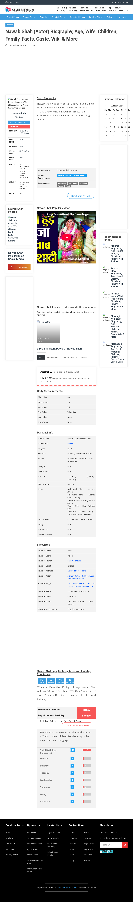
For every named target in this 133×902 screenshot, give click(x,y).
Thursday (45, 787)
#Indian (10, 24)
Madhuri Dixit (73, 570)
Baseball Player (58, 17)
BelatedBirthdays (73, 9)
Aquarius (88, 854)
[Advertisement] (66, 70)
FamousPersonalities (86, 9)
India (21, 146)
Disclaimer (10, 838)
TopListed (111, 9)
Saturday (45, 801)
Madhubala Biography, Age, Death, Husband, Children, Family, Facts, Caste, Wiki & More (118, 352)
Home (8, 832)
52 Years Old (24, 151)
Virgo (72, 860)
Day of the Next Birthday (51, 715)
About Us (9, 849)
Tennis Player (29, 17)
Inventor (122, 17)
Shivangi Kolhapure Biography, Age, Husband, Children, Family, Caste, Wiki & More (117, 326)
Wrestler (44, 17)
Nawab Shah (19, 113)
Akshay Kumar (74, 575)
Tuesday (44, 772)
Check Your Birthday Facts (77, 725)
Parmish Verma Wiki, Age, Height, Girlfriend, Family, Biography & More (117, 301)
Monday (44, 765)
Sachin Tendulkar (75, 560)
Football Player (96, 17)
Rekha (83, 570)
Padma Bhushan (33, 838)
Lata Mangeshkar (76, 583)
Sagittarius (89, 843)
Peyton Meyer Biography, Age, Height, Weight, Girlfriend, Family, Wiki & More (117, 277)
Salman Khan (88, 575)
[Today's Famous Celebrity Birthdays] (20, 9)
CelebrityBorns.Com (68, 887)
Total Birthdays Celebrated (48, 752)
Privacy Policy (11, 854)
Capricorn (88, 849)
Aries (72, 832)
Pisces (87, 860)
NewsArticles (119, 9)
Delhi (21, 140)
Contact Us (10, 843)
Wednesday (46, 780)
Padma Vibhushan (34, 843)
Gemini (73, 843)
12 (20, 131)
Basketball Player (77, 17)
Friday (26, 133)
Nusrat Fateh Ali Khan (84, 586)
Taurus (73, 838)
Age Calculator (53, 832)
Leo (72, 854)
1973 (21, 133)
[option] (44, 331)
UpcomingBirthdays (62, 9)
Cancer (73, 849)
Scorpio (87, 838)
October (25, 131)
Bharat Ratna (32, 854)
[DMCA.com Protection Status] (106, 851)
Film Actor (19, 117)
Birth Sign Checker (55, 838)
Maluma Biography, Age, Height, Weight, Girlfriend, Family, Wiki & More (117, 253)
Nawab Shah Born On (49, 709)
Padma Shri (31, 832)
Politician (111, 17)
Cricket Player (13, 17)
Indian (70, 443)
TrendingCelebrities (100, 9)
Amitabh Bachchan (76, 578)
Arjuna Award (32, 849)
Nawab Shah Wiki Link (80, 195)
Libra (21, 157)
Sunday (44, 758)
